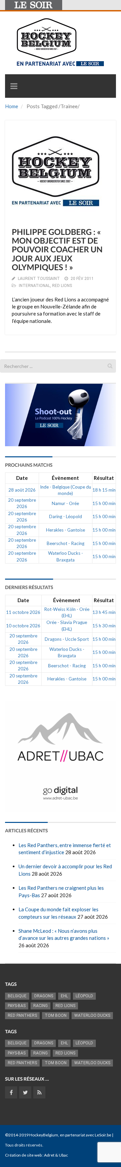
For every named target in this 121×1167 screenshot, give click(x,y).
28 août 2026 (22, 490)
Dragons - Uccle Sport (67, 639)
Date (22, 478)
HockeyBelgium (43, 1134)
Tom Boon (56, 1015)
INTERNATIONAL (34, 285)
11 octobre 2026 (23, 612)
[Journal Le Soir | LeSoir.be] (33, 5)
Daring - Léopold (65, 516)
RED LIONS (62, 285)
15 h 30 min (104, 625)
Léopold (84, 996)
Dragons (43, 996)
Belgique (17, 996)
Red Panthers (22, 1015)
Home (11, 106)
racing (40, 1005)
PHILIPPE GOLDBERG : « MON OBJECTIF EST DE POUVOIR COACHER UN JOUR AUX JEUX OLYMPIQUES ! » (57, 250)
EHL (64, 996)
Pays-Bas (17, 1005)
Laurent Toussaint (39, 278)
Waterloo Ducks (92, 1015)
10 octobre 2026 (23, 625)
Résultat (104, 478)
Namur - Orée (65, 503)
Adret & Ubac (56, 1155)
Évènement (65, 478)
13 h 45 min (104, 612)
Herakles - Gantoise (65, 530)
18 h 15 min (104, 490)
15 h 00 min (104, 503)
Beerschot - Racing (65, 543)
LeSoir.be (103, 1134)
